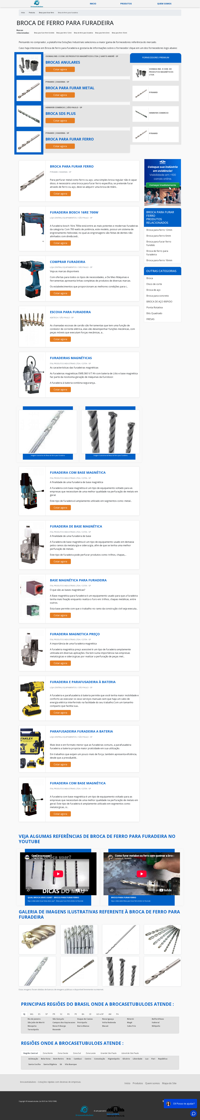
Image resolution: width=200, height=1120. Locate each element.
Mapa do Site (169, 1083)
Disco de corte (154, 284)
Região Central (30, 1053)
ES (39, 1014)
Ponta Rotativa (154, 307)
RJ (24, 1014)
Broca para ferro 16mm (119, 33)
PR (54, 1014)
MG (31, 1014)
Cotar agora (60, 69)
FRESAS (150, 319)
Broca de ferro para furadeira (83, 33)
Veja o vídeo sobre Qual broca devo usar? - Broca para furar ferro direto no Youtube (55, 901)
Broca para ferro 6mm (102, 33)
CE (90, 1014)
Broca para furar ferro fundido (44, 33)
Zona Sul (77, 1053)
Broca (149, 278)
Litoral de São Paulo (130, 1053)
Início (127, 1083)
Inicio (93, 3)
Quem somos (164, 3)
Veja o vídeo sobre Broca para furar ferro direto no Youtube (130, 901)
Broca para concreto (157, 295)
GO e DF (100, 1014)
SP (46, 1014)
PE (76, 1014)
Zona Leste (91, 1053)
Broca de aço (153, 289)
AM (109, 1014)
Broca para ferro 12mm (64, 33)
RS (68, 1014)
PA (117, 1014)
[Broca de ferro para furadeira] (29, 65)
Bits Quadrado (154, 313)
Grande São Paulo (109, 1053)
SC (61, 1014)
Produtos (126, 3)
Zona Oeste (63, 1053)
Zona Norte (48, 1053)
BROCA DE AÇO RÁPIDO (159, 301)
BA (83, 1014)
